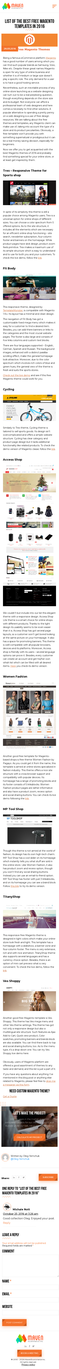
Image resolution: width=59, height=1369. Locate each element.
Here (13, 666)
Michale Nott (21, 1209)
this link (15, 886)
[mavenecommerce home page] (12, 9)
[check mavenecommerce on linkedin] (26, 1346)
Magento (51, 58)
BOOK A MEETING (29, 1353)
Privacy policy (28, 1364)
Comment (8, 1251)
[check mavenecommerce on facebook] (29, 1346)
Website (7, 1307)
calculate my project (29, 1137)
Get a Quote (10, 1096)
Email (7, 1294)
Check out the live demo (16, 375)
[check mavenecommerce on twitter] (33, 1346)
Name (6, 1281)
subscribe (48, 1177)
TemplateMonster (13, 310)
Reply (6, 1222)
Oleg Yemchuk (21, 1159)
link (40, 257)
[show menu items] (54, 6)
